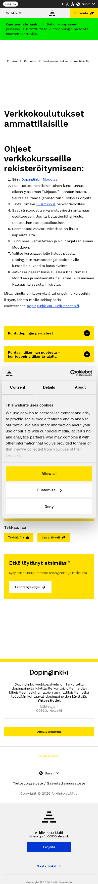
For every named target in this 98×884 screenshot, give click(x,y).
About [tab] (80, 387)
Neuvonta (81, 13)
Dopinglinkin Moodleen (40, 179)
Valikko (11, 13)
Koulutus (30, 61)
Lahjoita (10, 4)
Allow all (49, 473)
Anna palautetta (49, 731)
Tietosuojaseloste (28, 783)
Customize (46, 490)
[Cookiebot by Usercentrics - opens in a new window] (70, 373)
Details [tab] (49, 387)
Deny (49, 506)
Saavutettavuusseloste (66, 783)
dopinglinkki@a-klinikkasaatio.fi (53, 306)
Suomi (86, 4)
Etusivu (12, 61)
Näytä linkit (47, 756)
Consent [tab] (17, 387)
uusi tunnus (46, 204)
